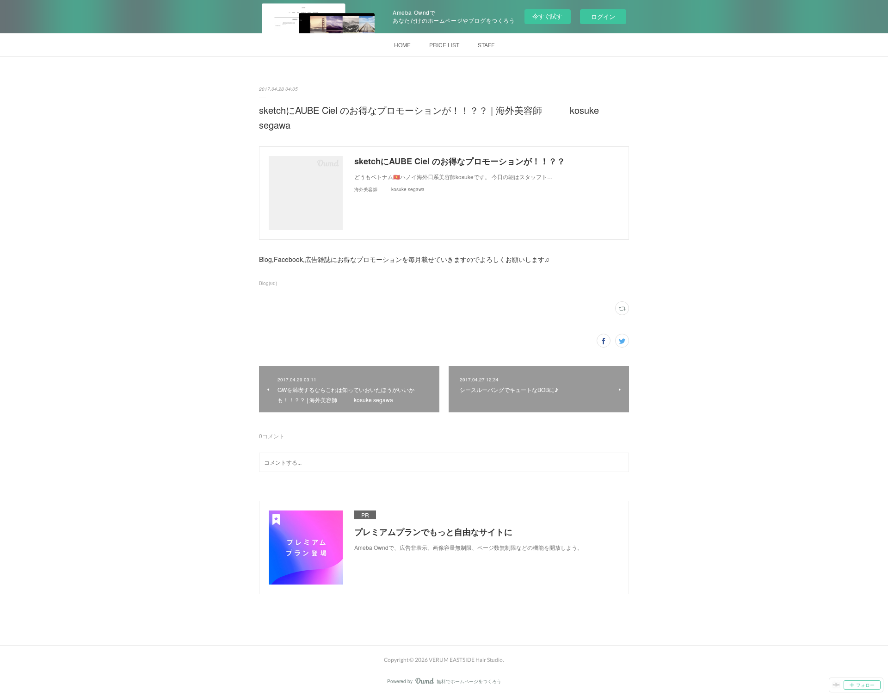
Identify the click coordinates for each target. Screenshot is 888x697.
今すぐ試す (547, 16)
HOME (402, 45)
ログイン (603, 16)
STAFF (486, 45)
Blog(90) (268, 283)
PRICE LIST (444, 45)
